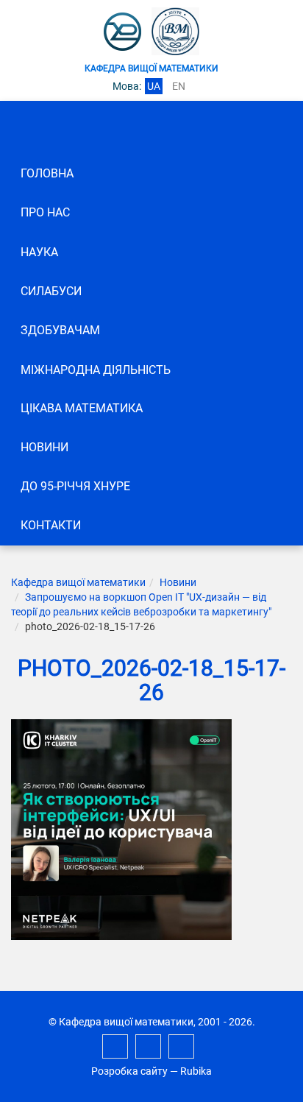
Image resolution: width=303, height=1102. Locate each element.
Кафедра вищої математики (78, 582)
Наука (39, 252)
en (178, 86)
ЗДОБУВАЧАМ (60, 330)
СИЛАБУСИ (51, 291)
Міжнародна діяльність (96, 370)
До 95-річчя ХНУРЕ (75, 486)
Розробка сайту (129, 1071)
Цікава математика (82, 408)
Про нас (45, 212)
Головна (47, 173)
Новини (44, 447)
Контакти (51, 525)
